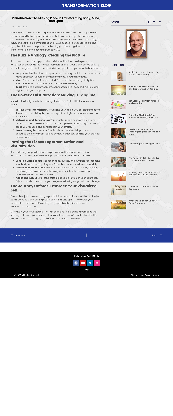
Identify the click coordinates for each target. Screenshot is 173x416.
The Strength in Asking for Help (144, 143)
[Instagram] (97, 263)
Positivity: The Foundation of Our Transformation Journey (143, 87)
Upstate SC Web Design (148, 275)
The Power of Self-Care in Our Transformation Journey (144, 159)
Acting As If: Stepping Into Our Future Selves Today (144, 73)
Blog (86, 269)
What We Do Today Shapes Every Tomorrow (143, 202)
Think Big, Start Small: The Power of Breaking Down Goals (144, 116)
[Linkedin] (90, 263)
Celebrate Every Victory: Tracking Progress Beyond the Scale (144, 132)
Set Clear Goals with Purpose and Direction (144, 102)
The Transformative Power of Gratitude (144, 187)
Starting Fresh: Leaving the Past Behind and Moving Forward (145, 173)
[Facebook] (76, 263)
